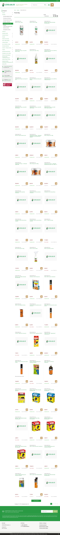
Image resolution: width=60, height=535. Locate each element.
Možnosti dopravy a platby (43, 526)
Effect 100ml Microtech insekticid (36, 446)
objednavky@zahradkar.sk (10, 0)
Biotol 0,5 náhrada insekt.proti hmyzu (35, 79)
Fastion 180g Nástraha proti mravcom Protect (20, 475)
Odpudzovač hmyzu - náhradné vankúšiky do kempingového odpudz (35, 136)
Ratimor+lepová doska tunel (20, 135)
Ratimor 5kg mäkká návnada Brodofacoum (49, 23)
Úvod (3, 0)
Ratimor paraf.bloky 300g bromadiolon (34, 418)
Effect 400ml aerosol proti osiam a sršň (50, 305)
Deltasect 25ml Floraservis (35, 276)
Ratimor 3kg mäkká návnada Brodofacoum (49, 475)
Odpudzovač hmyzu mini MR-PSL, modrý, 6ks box (50, 79)
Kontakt (57, 0)
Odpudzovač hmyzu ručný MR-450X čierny (35, 107)
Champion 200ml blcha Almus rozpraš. (20, 221)
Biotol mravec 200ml (34, 248)
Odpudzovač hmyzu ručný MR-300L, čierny (21, 51)
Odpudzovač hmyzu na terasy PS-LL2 (21, 79)
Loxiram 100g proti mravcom (20, 333)
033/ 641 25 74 (18, 0)
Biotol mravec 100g (18, 22)
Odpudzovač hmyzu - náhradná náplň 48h (21, 164)
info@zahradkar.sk (26, 526)
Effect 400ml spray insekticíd (49, 276)
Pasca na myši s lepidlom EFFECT (36, 333)
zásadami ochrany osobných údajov (32, 515)
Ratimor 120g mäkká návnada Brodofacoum (20, 418)
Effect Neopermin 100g (48, 135)
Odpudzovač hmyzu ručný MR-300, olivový (21, 107)
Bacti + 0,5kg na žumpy (48, 220)
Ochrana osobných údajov (43, 528)
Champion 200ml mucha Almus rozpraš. (35, 221)
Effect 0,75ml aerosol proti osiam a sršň (21, 362)
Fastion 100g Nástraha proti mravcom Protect (35, 362)
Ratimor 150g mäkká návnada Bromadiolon (20, 447)
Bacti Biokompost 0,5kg (19, 248)
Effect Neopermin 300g (34, 163)
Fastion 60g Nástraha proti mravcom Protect (49, 447)
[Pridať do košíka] (27, 42)
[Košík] (52, 4)
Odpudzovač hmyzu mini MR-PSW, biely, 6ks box (49, 107)
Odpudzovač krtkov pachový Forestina (35, 192)
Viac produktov (36, 500)
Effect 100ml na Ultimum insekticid (49, 362)
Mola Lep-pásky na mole (49, 248)
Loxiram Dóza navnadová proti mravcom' (35, 305)
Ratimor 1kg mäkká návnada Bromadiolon (20, 277)
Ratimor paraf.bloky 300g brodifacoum (49, 390)
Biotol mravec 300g (33, 22)
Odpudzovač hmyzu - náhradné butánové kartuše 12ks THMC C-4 (50, 164)
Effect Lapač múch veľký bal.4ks (36, 474)
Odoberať (55, 511)
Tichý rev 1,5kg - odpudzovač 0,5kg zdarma (49, 334)
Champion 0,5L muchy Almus (49, 191)
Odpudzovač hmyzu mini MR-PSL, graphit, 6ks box (50, 51)
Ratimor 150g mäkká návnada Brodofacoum (35, 390)
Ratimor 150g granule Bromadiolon (48, 418)
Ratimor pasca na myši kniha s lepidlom (21, 390)
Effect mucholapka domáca (20, 305)
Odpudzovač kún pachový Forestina (20, 192)
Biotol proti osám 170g (34, 50)
